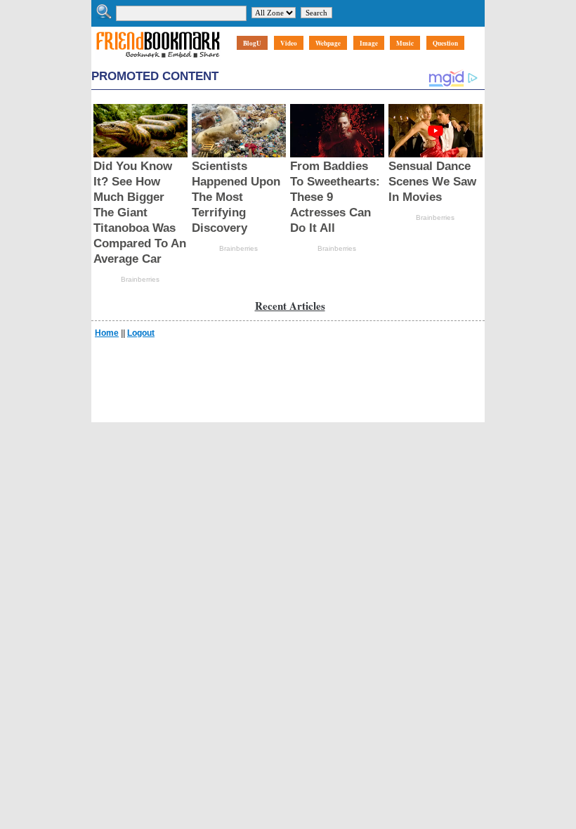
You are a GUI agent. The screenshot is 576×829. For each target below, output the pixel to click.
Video (288, 43)
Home (107, 333)
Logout (141, 333)
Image (369, 43)
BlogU (252, 43)
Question (445, 43)
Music (405, 43)
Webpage (328, 43)
